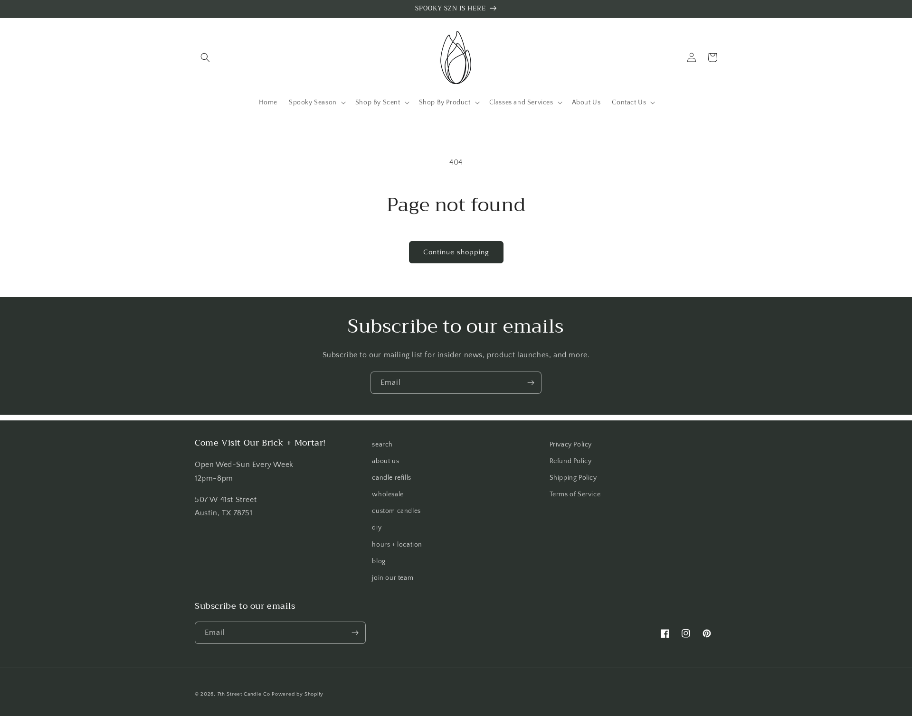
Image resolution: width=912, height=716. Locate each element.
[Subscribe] (530, 383)
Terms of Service (575, 494)
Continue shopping (456, 252)
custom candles (396, 511)
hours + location (397, 545)
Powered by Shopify (297, 694)
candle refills (391, 478)
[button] (205, 57)
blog (378, 561)
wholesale (387, 494)
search (382, 444)
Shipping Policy (573, 478)
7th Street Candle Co (244, 694)
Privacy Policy (571, 444)
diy (376, 527)
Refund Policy (571, 461)
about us (385, 461)
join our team (392, 578)
